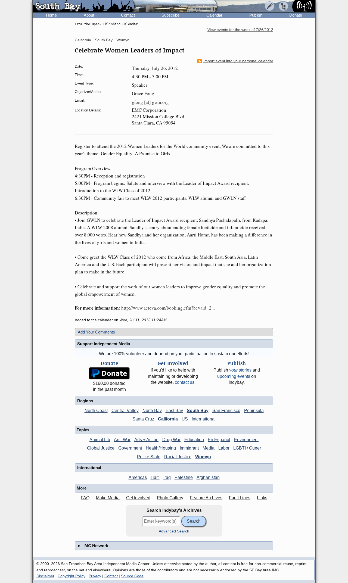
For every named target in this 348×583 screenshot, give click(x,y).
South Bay (104, 40)
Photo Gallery (170, 497)
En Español (219, 439)
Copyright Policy (71, 576)
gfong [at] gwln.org (150, 102)
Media (209, 448)
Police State (148, 456)
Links (262, 497)
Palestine (184, 477)
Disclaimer (45, 576)
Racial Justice (177, 456)
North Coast (96, 410)
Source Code (132, 576)
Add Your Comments (96, 332)
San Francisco (226, 410)
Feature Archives (206, 497)
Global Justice (100, 448)
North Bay (152, 410)
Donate (295, 15)
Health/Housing (161, 448)
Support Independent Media (103, 343)
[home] (83, 6)
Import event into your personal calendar (238, 61)
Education (194, 439)
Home (51, 15)
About (89, 15)
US (185, 419)
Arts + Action (146, 439)
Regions (85, 400)
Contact (128, 15)
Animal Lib (99, 439)
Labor (223, 448)
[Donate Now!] (109, 373)
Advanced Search (174, 531)
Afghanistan (208, 477)
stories (240, 370)
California (83, 40)
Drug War (171, 439)
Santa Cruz (143, 419)
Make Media (108, 497)
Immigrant (189, 448)
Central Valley (125, 410)
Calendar (214, 15)
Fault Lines (239, 497)
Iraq (167, 477)
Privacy (95, 576)
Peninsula (254, 410)
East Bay (174, 410)
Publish (255, 15)
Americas (138, 477)
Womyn (122, 40)
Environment (246, 439)
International (204, 419)
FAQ (85, 497)
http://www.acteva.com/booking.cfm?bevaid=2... (168, 308)
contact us (184, 382)
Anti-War (122, 439)
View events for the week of (240, 30)
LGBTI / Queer (247, 448)
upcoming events (233, 376)
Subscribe (170, 15)
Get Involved (138, 497)
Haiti (155, 477)
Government (130, 448)
